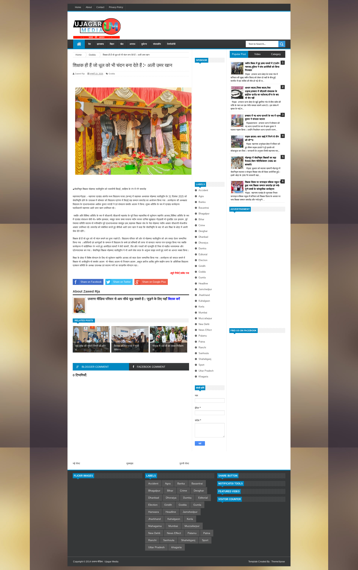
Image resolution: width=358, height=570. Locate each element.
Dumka (202, 248)
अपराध (132, 44)
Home (78, 7)
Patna (202, 341)
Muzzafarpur (205, 318)
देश (89, 44)
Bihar (201, 219)
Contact (100, 7)
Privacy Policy (116, 7)
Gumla (202, 277)
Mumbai (203, 312)
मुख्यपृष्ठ (129, 463)
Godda (202, 271)
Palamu (203, 335)
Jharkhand (204, 295)
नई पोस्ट (76, 463)
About (89, 7)
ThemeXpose (278, 561)
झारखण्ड (100, 44)
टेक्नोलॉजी (171, 44)
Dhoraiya (203, 242)
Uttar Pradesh (206, 370)
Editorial (203, 254)
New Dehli (204, 324)
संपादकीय (157, 44)
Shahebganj (205, 359)
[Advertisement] (217, 24)
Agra (201, 196)
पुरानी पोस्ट (184, 463)
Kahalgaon (204, 300)
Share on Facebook (91, 281)
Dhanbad (203, 236)
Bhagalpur (204, 213)
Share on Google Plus (154, 281)
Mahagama (155, 526)
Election (203, 260)
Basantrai (204, 207)
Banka (202, 202)
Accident (203, 190)
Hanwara (153, 511)
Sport (201, 364)
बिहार (112, 44)
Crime (202, 225)
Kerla (201, 306)
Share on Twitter (122, 281)
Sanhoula (204, 353)
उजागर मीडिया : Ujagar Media (105, 561)
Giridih (202, 266)
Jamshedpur (205, 289)
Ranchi (202, 347)
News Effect (205, 330)
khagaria (203, 376)
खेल (121, 44)
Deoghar (203, 231)
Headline (203, 283)
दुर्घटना (144, 44)
